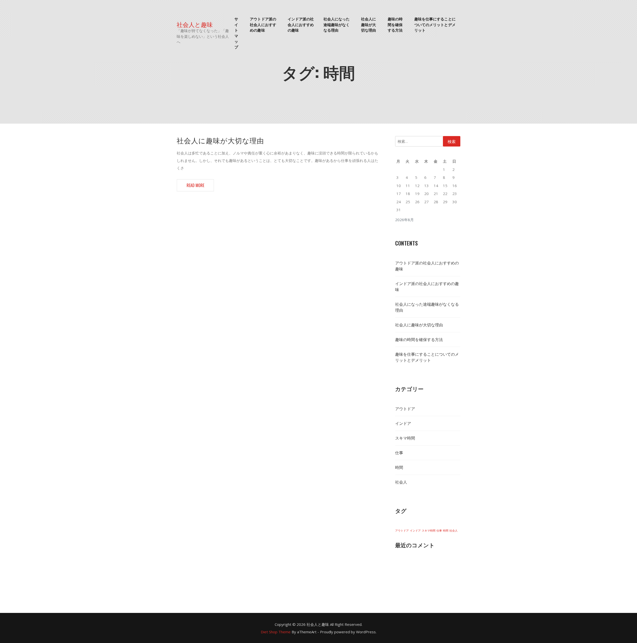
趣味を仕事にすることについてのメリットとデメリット (435, 24)
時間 (399, 467)
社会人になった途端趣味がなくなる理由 (336, 24)
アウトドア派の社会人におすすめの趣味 (263, 24)
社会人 (401, 482)
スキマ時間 (405, 438)
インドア (403, 423)
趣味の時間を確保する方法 (395, 24)
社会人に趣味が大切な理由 (368, 24)
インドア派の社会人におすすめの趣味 (301, 24)
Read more (195, 185)
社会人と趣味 (195, 24)
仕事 (399, 452)
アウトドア (405, 408)
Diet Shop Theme (276, 631)
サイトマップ (236, 32)
